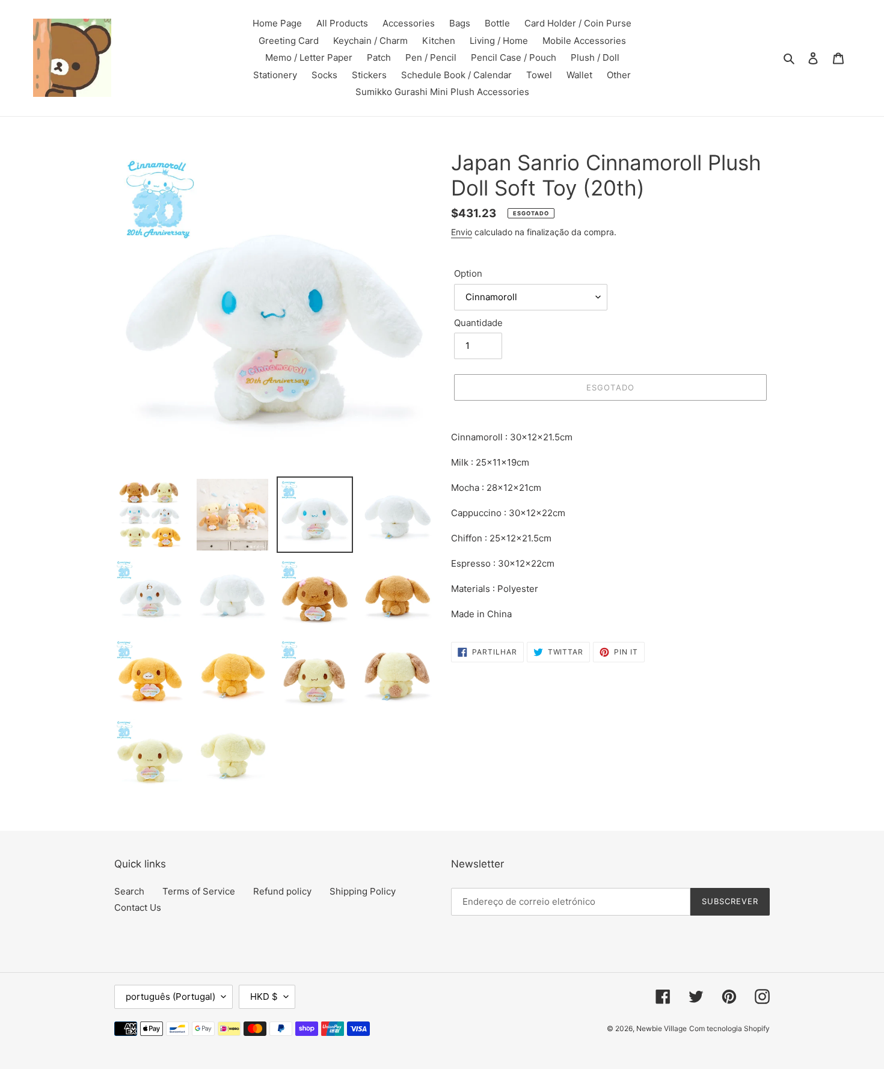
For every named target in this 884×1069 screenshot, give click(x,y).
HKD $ (264, 996)
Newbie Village (661, 1028)
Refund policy (282, 891)
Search (129, 891)
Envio (461, 232)
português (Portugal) (170, 996)
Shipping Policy (363, 891)
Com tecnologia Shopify (729, 1028)
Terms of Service (198, 891)
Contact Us (137, 907)
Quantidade (478, 322)
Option (468, 273)
